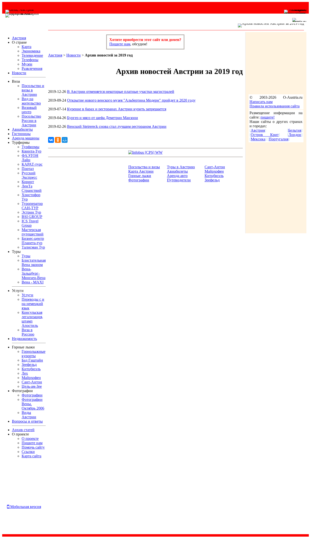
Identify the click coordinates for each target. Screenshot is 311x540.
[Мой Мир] (65, 140)
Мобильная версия (25, 507)
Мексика (258, 139)
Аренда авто (177, 176)
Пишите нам (119, 44)
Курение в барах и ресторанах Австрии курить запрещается (116, 109)
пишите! (267, 117)
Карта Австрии (141, 171)
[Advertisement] (20, 484)
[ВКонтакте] (51, 140)
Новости (73, 55)
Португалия (278, 139)
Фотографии (138, 180)
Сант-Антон (215, 167)
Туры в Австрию (181, 167)
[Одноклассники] (58, 140)
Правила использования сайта (275, 106)
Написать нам (261, 102)
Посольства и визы (144, 167)
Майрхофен (214, 171)
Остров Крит (265, 135)
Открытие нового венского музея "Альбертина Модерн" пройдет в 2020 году (131, 100)
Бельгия (294, 130)
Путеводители (179, 180)
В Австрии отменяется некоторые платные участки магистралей (120, 91)
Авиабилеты (177, 171)
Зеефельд (212, 180)
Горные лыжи (139, 176)
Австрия (55, 55)
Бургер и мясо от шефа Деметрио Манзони (102, 118)
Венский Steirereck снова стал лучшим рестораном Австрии (116, 126)
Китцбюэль (214, 176)
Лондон (294, 135)
